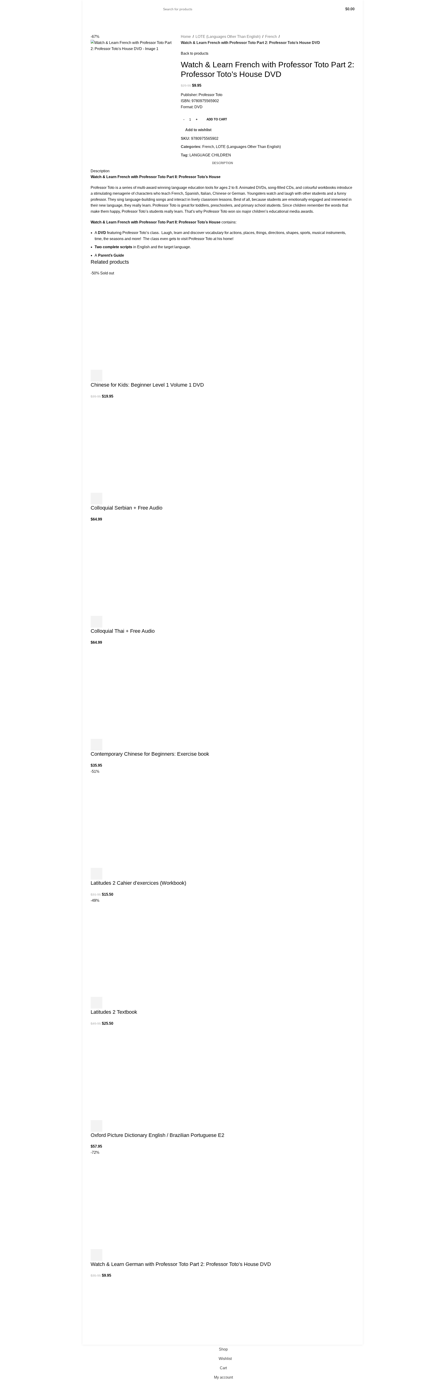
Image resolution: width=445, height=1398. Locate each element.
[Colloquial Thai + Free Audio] (126, 569)
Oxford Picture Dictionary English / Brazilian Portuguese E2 (157, 1135)
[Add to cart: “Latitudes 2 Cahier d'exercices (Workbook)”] (96, 874)
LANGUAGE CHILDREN (210, 155)
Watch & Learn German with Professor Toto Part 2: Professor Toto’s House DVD (181, 1264)
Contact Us (280, 1321)
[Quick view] (109, 375)
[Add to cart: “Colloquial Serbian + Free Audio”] (96, 498)
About (276, 1295)
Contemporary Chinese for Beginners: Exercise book (150, 754)
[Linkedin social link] (105, 1330)
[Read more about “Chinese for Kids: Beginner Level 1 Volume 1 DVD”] (96, 375)
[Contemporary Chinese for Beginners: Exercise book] (126, 692)
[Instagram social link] (99, 1330)
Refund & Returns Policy (291, 1313)
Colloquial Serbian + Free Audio (126, 508)
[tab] (222, 163)
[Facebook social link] (93, 1330)
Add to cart (216, 119)
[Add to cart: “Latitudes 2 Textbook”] (96, 1003)
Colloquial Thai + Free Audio (123, 631)
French (271, 37)
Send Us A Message (197, 1330)
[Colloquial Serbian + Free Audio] (126, 446)
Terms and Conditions (221, 1342)
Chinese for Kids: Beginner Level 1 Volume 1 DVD (147, 385)
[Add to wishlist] (122, 375)
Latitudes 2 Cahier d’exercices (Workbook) (138, 883)
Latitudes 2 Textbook (114, 1012)
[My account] (330, 9)
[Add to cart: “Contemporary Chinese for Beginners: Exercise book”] (96, 745)
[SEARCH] (320, 9)
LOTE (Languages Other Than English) (228, 37)
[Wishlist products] (337, 9)
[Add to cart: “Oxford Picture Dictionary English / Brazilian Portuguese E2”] (96, 1126)
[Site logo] (105, 9)
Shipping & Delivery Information (297, 1304)
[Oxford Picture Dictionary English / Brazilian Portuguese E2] (126, 1073)
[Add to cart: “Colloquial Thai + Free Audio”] (96, 622)
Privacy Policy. (194, 1342)
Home (186, 37)
